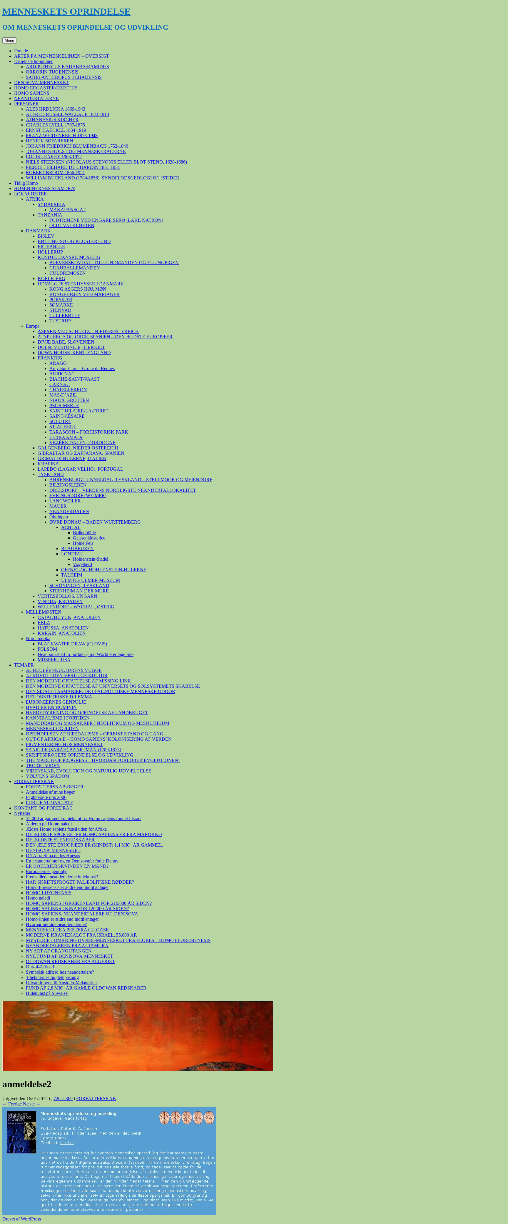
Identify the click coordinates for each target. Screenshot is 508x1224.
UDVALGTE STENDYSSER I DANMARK (81, 283)
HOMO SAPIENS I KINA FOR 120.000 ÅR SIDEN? (77, 908)
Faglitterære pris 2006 (46, 797)
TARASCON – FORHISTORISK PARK (88, 431)
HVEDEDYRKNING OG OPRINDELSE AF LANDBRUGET (87, 712)
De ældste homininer (33, 61)
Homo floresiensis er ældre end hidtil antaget (67, 887)
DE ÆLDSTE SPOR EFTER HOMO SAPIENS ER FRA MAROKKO (94, 834)
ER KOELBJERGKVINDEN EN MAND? (67, 866)
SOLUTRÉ (60, 421)
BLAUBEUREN (77, 548)
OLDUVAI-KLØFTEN (71, 225)
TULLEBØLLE (64, 315)
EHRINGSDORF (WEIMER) (77, 495)
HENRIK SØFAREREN (49, 140)
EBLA (44, 622)
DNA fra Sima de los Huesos (53, 855)
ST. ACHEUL (62, 426)
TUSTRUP (60, 320)
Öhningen (58, 516)
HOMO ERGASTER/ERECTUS (46, 87)
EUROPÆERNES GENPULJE (56, 702)
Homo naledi (38, 897)
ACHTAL (71, 527)
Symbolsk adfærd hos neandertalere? (60, 972)
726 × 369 (63, 1098)
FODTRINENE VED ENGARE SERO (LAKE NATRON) (106, 220)
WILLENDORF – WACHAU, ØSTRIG (76, 606)
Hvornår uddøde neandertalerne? (56, 924)
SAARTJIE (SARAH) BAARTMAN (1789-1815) (73, 749)
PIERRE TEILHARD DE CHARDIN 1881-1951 (73, 167)
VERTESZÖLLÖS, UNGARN (67, 596)
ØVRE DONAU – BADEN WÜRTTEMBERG (95, 521)
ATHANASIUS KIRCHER (52, 119)
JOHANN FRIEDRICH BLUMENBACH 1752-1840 (77, 146)
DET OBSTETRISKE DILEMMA (59, 696)
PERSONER (26, 103)
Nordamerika (38, 638)
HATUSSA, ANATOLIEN (63, 627)
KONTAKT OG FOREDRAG (43, 807)
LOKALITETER (30, 193)
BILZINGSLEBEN (68, 484)
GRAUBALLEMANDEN (74, 267)
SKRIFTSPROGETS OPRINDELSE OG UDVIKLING (79, 754)
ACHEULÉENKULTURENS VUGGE (64, 670)
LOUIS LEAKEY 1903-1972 (54, 156)
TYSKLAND (51, 474)
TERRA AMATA (66, 437)
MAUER (58, 506)
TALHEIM (71, 574)
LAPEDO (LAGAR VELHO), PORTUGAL (80, 469)
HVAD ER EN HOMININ (51, 707)
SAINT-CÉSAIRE (67, 416)
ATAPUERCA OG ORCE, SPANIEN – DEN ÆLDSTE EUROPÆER (105, 336)
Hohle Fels (83, 543)
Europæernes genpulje (46, 871)
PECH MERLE (64, 405)
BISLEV (46, 236)
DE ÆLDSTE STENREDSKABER (60, 839)
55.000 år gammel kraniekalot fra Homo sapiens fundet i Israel (83, 818)
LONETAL (72, 553)
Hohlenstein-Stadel (90, 559)
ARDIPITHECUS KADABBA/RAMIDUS (67, 66)
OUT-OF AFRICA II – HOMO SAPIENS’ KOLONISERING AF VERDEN (99, 739)
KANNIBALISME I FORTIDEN (58, 717)
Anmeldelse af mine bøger (50, 792)
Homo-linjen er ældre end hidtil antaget (62, 919)
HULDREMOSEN (67, 273)
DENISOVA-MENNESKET (41, 82)
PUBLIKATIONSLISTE (49, 802)
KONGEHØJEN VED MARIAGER (84, 294)
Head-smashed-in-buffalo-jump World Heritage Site (85, 654)
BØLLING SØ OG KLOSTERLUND (74, 241)
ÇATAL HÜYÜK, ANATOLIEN (69, 617)
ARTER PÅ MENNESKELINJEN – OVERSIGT (61, 56)
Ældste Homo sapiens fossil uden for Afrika (66, 829)
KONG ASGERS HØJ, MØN (77, 289)
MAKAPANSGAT (67, 209)
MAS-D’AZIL (63, 394)
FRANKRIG (50, 357)
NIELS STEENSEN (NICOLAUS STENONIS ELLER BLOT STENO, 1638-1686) (106, 161)
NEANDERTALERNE (36, 98)
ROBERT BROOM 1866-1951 (55, 172)
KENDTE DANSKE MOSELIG (69, 257)
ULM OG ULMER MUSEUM (90, 580)
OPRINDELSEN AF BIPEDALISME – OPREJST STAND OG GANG (94, 733)
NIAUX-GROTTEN (69, 400)
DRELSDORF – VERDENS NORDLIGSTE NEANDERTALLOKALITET (122, 490)
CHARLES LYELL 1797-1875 (55, 124)
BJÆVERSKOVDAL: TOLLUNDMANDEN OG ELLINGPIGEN (114, 262)
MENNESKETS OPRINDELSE (66, 11)
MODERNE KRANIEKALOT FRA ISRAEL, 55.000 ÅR (81, 934)
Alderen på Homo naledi (49, 823)
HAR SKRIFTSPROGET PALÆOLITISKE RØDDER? (80, 882)
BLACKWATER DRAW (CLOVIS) (72, 643)
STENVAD (60, 310)
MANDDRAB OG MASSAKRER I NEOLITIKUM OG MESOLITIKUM (97, 723)
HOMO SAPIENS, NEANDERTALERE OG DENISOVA (82, 913)
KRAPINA (48, 463)
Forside (21, 50)
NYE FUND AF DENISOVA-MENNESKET (69, 956)
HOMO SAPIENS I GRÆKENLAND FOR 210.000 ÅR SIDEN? (89, 903)
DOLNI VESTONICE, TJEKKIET (71, 347)
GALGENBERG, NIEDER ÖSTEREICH (78, 447)
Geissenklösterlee (89, 537)
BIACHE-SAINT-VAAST (74, 379)
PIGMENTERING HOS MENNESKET (64, 744)
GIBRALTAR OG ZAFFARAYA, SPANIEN (81, 453)
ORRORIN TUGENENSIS (52, 71)
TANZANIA (50, 214)
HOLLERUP (50, 251)
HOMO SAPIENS (31, 93)
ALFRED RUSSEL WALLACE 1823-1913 (67, 114)
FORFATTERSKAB (34, 781)
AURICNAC (62, 373)
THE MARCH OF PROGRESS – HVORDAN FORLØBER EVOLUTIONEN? (103, 760)
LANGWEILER (65, 500)
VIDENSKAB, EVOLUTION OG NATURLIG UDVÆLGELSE (88, 770)
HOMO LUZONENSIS (48, 892)
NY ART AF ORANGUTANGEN (59, 950)
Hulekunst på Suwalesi (47, 993)
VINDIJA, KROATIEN (60, 601)
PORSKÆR (60, 299)
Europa (32, 326)
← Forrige (12, 1103)
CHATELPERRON (68, 389)
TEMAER (24, 664)
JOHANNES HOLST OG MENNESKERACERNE (76, 151)
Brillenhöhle (84, 532)
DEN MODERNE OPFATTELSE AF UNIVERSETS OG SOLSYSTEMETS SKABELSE (113, 686)
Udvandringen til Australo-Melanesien (61, 982)
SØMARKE (61, 304)
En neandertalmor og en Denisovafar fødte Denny (72, 860)
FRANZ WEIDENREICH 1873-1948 (62, 135)
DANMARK (38, 230)
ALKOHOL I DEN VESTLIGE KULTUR (67, 675)
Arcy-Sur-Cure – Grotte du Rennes (82, 368)
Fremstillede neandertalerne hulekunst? (62, 876)
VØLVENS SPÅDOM (47, 776)
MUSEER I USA (54, 659)
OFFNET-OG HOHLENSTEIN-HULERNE (103, 569)
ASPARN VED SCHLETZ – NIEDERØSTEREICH (88, 331)
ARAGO (58, 363)
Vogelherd (82, 564)
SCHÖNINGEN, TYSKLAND (79, 585)
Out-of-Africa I (40, 966)
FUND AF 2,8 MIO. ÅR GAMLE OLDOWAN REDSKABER (86, 987)
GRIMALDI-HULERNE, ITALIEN (72, 458)
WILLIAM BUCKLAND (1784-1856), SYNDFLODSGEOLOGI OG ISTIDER (102, 177)
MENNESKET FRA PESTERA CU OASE (67, 929)
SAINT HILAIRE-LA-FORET (78, 410)
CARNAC (59, 384)
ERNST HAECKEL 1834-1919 (56, 130)
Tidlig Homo (26, 183)
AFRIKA (35, 198)
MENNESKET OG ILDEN (52, 728)
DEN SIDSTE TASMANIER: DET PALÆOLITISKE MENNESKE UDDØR (100, 691)
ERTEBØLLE (51, 246)
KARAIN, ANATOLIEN (62, 633)
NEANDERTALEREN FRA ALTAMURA (67, 945)
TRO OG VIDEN (43, 765)
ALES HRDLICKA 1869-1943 (55, 108)
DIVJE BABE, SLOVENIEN (66, 341)
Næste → (32, 1103)
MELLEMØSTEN (43, 612)
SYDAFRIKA (51, 204)
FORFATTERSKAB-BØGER (54, 786)
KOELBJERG (51, 278)
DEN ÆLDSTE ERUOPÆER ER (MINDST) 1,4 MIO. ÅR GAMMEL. (94, 844)
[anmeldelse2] (109, 1213)
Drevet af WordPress (21, 1218)
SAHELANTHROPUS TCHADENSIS (64, 77)
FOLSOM (47, 649)
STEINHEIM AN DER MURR (79, 590)
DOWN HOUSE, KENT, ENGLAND (74, 352)
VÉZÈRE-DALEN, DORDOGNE (82, 442)
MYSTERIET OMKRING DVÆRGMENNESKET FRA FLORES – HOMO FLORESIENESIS (118, 940)
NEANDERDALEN (69, 511)
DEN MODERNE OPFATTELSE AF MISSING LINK (78, 680)
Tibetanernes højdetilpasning (52, 977)
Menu (9, 40)
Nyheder (22, 813)
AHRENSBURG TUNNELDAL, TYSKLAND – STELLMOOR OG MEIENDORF (130, 479)
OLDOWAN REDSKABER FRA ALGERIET (70, 961)
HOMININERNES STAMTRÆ (44, 188)
